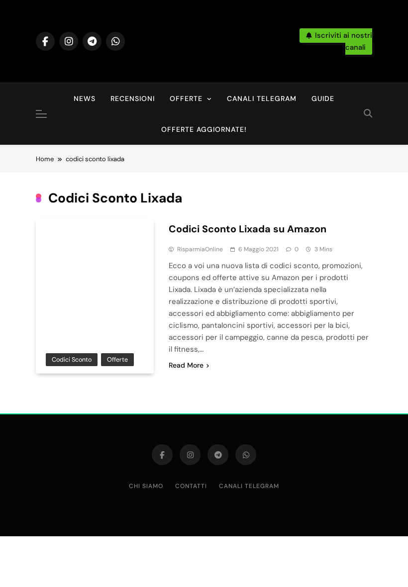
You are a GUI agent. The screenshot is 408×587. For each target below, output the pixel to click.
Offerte (186, 98)
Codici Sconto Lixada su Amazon (247, 228)
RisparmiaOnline (200, 249)
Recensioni (132, 98)
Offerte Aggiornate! (204, 129)
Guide (322, 98)
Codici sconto (72, 359)
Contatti (191, 486)
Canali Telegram (262, 98)
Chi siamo (146, 486)
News (85, 98)
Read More (186, 365)
